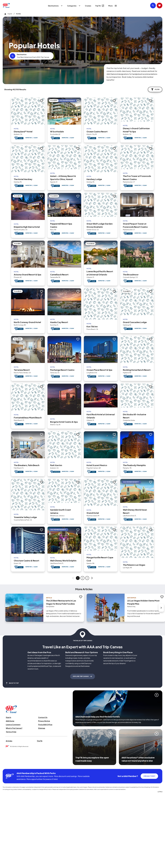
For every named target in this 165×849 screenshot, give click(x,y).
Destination (21, 54)
